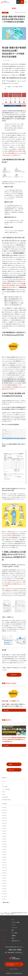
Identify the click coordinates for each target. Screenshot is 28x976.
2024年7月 (4, 828)
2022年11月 (4, 867)
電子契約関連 (4, 797)
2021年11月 (4, 896)
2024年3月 (4, 836)
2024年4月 (4, 833)
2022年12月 (4, 865)
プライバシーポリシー (14, 969)
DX (2, 784)
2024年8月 (4, 825)
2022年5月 (4, 880)
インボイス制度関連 (6, 789)
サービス (13, 925)
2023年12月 (4, 844)
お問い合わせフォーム (16, 940)
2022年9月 (4, 873)
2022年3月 (4, 886)
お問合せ (10, 764)
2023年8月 (4, 852)
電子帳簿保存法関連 (6, 799)
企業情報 (13, 935)
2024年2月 (4, 839)
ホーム (2, 912)
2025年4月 (4, 812)
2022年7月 (4, 878)
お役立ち (3, 791)
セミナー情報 (14, 933)
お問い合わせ (22, 2)
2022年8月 (4, 875)
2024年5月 (4, 831)
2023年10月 (4, 846)
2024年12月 (4, 818)
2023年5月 (4, 857)
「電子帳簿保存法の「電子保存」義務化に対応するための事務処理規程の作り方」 (13, 285)
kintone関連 (4, 786)
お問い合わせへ (14, 674)
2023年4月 (4, 859)
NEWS (18, 1)
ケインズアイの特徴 (15, 922)
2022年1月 (4, 891)
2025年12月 (4, 810)
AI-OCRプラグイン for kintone (12, 588)
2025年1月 (4, 815)
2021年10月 (4, 899)
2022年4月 (4, 883)
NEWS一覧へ (6, 902)
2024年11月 (4, 820)
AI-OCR (3, 781)
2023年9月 (4, 849)
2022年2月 (4, 888)
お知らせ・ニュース (7, 912)
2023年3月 (4, 862)
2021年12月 (4, 893)
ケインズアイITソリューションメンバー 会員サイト (12, 964)
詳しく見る (6, 710)
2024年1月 (4, 841)
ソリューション (14, 927)
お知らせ (3, 794)
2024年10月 (4, 823)
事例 (12, 930)
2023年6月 (4, 854)
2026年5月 (4, 807)
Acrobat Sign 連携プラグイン (13, 533)
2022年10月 (4, 870)
